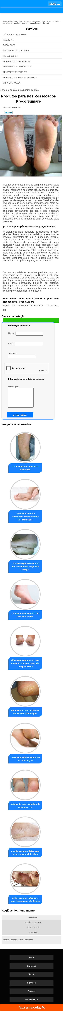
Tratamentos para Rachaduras (20, 77)
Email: (11, 343)
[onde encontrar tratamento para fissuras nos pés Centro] (25, 878)
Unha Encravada (11, 83)
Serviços (31, 28)
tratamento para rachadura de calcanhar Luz (25, 805)
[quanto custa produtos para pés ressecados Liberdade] (25, 831)
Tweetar (9, 112)
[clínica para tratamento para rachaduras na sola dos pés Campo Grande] (25, 640)
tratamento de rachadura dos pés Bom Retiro (25, 615)
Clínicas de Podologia (15, 34)
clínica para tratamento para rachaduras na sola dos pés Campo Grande (25, 663)
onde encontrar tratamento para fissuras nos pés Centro (25, 899)
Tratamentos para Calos (16, 61)
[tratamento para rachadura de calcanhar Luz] (25, 784)
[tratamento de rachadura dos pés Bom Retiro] (25, 593)
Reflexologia (10, 56)
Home (31, 957)
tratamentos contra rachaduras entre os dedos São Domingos (25, 516)
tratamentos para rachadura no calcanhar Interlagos (25, 712)
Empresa (31, 966)
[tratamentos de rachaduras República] (25, 446)
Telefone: (12, 353)
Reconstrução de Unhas (16, 51)
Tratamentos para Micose (17, 67)
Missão (31, 974)
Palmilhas (8, 40)
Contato (31, 991)
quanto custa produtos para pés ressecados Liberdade (25, 852)
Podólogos (9, 45)
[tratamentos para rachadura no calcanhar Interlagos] (25, 690)
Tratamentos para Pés (15, 72)
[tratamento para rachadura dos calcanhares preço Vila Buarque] (25, 543)
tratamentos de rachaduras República (25, 468)
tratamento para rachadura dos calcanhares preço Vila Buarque (25, 566)
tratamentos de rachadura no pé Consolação (25, 759)
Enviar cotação (20, 415)
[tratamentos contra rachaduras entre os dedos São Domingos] (25, 493)
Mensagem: (14, 387)
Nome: (12, 333)
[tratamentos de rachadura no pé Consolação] (25, 737)
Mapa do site (31, 999)
